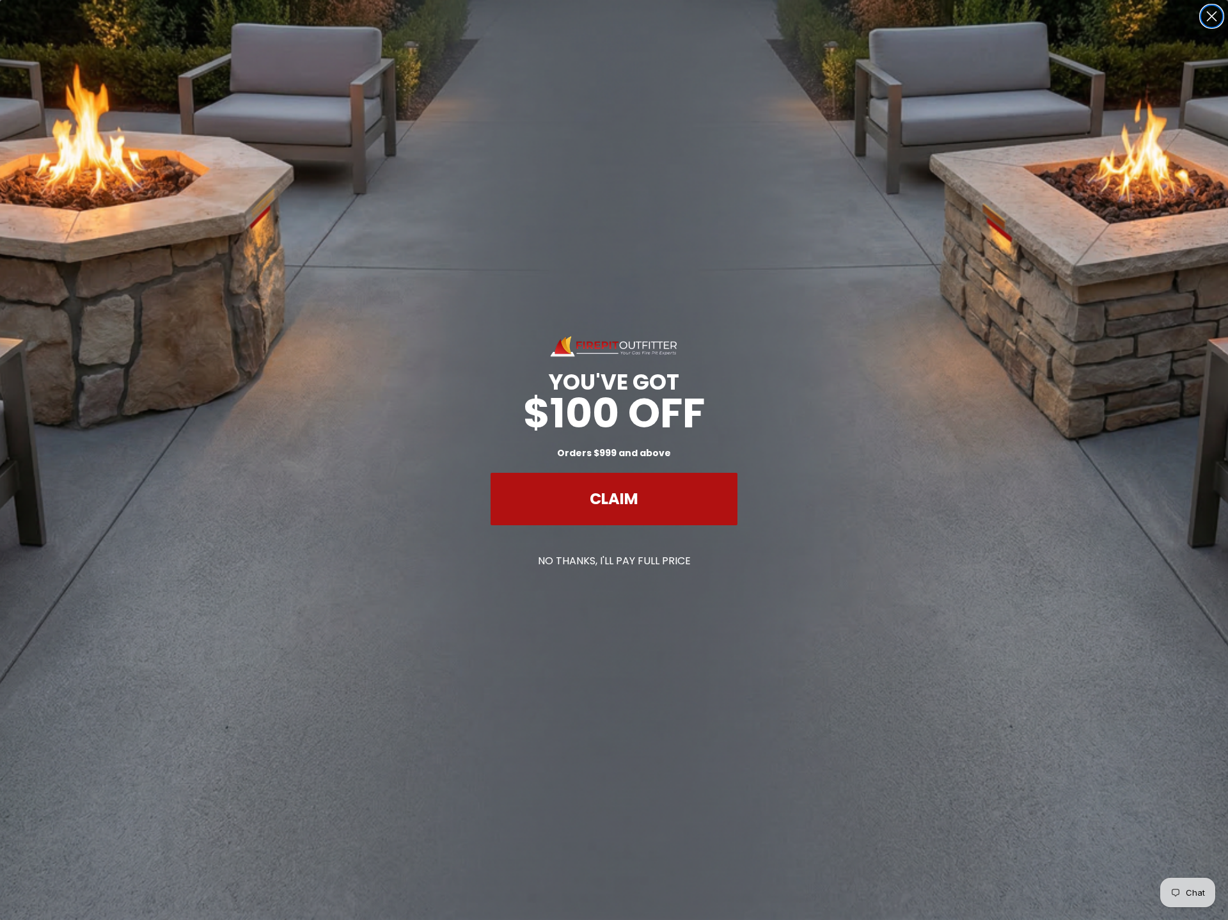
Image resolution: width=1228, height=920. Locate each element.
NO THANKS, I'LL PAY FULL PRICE (614, 560)
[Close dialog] (1211, 16)
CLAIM (614, 498)
